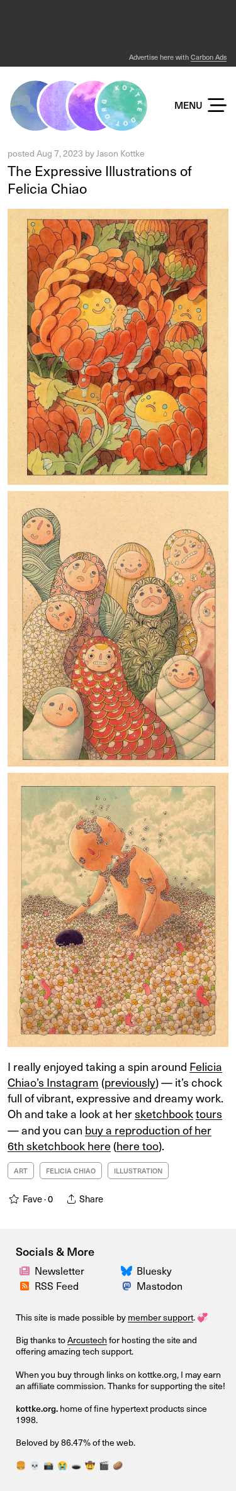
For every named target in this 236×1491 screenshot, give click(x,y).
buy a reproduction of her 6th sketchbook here (109, 1137)
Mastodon (160, 1285)
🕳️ (76, 1465)
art (21, 1170)
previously (129, 1081)
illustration (138, 1170)
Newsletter (59, 1270)
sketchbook (164, 1113)
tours (209, 1113)
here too (137, 1145)
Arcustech (87, 1339)
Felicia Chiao (71, 1170)
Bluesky (154, 1270)
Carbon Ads (209, 57)
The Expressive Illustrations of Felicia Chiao (100, 179)
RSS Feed (57, 1285)
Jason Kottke (120, 153)
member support (160, 1317)
